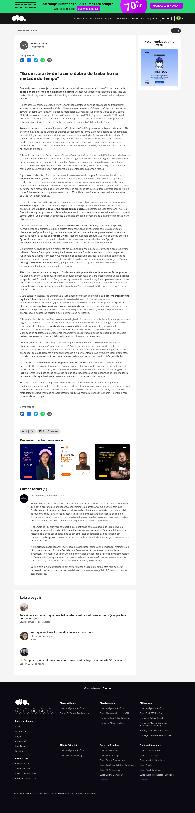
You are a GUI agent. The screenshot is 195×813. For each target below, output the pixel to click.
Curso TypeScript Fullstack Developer (117, 765)
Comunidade (122, 18)
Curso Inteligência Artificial (72, 708)
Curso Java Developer (110, 750)
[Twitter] (36, 60)
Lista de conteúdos (27, 31)
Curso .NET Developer (110, 755)
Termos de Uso (22, 768)
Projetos (109, 18)
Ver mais (104, 779)
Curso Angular (146, 765)
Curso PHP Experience (110, 770)
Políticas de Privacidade (26, 773)
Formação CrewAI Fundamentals (75, 713)
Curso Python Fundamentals (113, 760)
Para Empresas (149, 18)
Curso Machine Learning (71, 755)
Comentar (53, 431)
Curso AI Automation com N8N (114, 713)
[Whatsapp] (42, 60)
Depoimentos (21, 751)
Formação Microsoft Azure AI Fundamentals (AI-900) (153, 724)
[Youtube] (34, 711)
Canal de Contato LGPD (26, 778)
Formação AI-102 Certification (154, 730)
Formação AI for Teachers (112, 723)
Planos (135, 18)
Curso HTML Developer (151, 750)
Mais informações (95, 688)
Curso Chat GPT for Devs (151, 713)
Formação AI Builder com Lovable (155, 735)
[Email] (49, 60)
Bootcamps (96, 18)
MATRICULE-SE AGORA (165, 5)
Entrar (165, 18)
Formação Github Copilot (151, 718)
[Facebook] (29, 60)
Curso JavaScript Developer (152, 760)
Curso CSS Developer (149, 755)
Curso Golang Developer (111, 774)
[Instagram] (50, 711)
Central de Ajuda (23, 763)
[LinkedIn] (22, 60)
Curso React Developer (150, 770)
